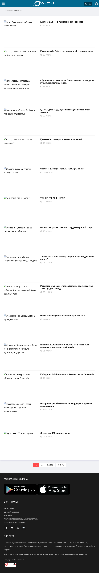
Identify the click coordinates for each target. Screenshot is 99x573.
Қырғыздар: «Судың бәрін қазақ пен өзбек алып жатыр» (65, 111)
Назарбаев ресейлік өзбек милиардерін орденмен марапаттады (66, 404)
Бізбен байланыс (11, 512)
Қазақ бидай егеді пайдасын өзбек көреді (61, 22)
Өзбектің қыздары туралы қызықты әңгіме (62, 169)
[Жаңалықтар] (49, 3)
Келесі (50, 465)
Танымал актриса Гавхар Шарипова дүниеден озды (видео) (67, 258)
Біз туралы (9, 508)
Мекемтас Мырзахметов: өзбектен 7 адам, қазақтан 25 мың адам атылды (66, 287)
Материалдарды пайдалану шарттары (21, 519)
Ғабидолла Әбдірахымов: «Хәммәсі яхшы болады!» (67, 374)
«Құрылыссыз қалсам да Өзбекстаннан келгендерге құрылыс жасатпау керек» (67, 81)
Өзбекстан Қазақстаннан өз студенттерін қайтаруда (66, 227)
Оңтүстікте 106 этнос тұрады (55, 433)
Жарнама (8, 515)
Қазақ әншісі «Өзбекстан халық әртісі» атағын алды (66, 51)
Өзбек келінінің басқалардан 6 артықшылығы (63, 316)
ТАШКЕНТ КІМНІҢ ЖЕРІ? (52, 198)
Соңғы (61, 465)
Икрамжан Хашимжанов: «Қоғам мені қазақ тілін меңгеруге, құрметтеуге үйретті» (64, 346)
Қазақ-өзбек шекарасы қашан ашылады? (61, 139)
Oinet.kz (21, 560)
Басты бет (7, 11)
